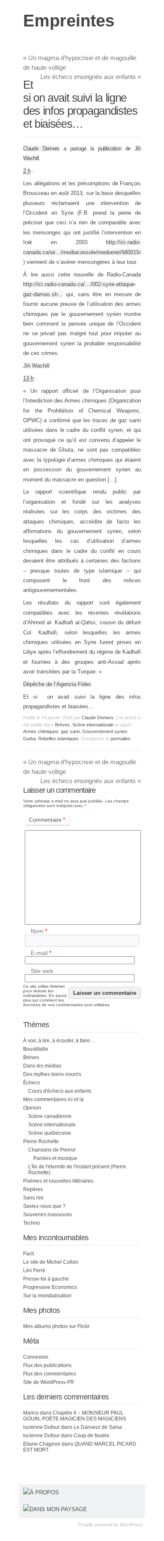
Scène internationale (93, 724)
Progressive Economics (50, 1287)
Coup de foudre (91, 1435)
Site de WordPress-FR (48, 1382)
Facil (28, 1254)
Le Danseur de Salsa (98, 1427)
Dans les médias (42, 1066)
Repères (33, 1189)
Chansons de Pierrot (51, 1150)
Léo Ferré (34, 1270)
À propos (44, 1492)
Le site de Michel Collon (50, 1262)
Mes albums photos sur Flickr (56, 1326)
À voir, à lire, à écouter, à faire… (59, 1041)
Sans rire (33, 1198)
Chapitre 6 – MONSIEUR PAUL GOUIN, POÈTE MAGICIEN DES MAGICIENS (74, 1416)
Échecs (31, 1083)
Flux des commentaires (49, 1374)
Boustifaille (35, 1049)
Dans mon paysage (58, 1509)
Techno (31, 1223)
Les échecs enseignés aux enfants (90, 76)
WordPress (131, 1524)
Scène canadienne (49, 1116)
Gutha (29, 738)
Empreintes (68, 20)
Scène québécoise (49, 1133)
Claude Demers (41, 148)
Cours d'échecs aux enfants (59, 1091)
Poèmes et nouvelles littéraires (58, 1181)
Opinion (32, 1108)
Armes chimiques (40, 731)
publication (109, 148)
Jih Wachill (36, 366)
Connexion (35, 1357)
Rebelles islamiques (58, 738)
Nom (39, 931)
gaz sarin (70, 731)
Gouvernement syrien (104, 731)
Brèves (62, 724)
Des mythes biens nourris (52, 1074)
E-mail (41, 952)
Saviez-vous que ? (44, 1206)
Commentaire (47, 820)
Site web (42, 971)
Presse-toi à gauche (46, 1279)
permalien (120, 738)
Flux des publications (47, 1365)
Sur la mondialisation (47, 1296)
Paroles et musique (55, 1158)
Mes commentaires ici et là (53, 1099)
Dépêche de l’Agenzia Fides (57, 684)
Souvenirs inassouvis (47, 1215)
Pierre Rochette (41, 1141)
